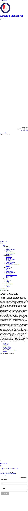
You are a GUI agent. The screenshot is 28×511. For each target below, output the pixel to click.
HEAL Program (6, 346)
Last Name (3, 488)
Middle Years (6, 343)
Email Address (4, 479)
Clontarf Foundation (7, 347)
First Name (3, 483)
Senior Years (6, 344)
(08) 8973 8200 (24, 130)
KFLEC (5, 351)
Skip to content (3, 0)
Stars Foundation (7, 348)
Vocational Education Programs (10, 349)
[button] (0, 2)
